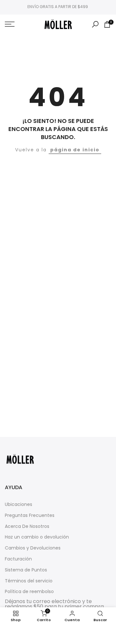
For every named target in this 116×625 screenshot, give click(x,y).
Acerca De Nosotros (27, 526)
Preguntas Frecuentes (29, 515)
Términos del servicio (29, 581)
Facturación (18, 559)
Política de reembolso (29, 592)
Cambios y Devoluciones (33, 548)
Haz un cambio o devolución (37, 537)
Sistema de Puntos (26, 570)
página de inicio (75, 149)
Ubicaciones (18, 504)
